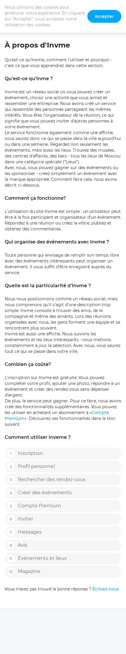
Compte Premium (35, 506)
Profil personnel (32, 466)
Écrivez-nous (105, 589)
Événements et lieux (38, 558)
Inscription (26, 453)
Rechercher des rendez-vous (48, 479)
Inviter (21, 519)
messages (26, 532)
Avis (18, 545)
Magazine (24, 571)
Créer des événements (41, 492)
